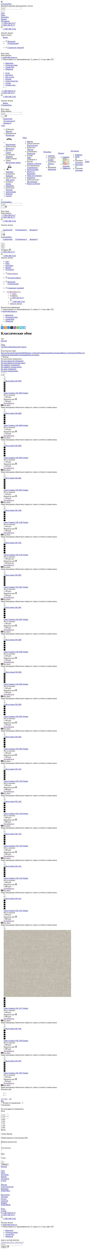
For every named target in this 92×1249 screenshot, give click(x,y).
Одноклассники (11, 65)
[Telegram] (24, 327)
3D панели (22, 347)
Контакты (4, 1189)
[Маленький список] (1, 375)
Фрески (15, 347)
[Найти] (3, 10)
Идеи (3, 1209)
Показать (5, 1164)
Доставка (4, 1197)
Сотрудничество (7, 1187)
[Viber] (14, 327)
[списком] (3, 373)
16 (10, 1099)
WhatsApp (9, 69)
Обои (3, 1173)
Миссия (4, 1185)
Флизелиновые (55, 353)
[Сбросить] (2, 1162)
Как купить (5, 1195)
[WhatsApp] (18, 327)
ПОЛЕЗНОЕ (6, 1205)
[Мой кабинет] (2, 227)
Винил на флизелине (69, 353)
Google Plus (9, 67)
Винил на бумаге (32, 355)
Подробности (9, 403)
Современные (44, 353)
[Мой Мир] (8, 327)
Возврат (4, 1203)
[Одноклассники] (5, 327)
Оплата (4, 1199)
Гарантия (4, 1201)
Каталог (4, 1167)
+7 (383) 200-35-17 (8, 23)
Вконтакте (9, 63)
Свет (3, 347)
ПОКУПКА (5, 1191)
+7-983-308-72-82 (9, 29)
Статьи (3, 1211)
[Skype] (21, 327)
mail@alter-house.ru (10, 57)
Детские (10, 353)
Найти (4, 1247)
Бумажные (12, 355)
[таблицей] (5, 373)
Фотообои (8, 347)
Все (2, 1101)
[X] (11, 327)
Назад (14, 294)
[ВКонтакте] (2, 327)
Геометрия (17, 353)
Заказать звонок (16, 304)
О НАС (4, 1181)
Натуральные (21, 355)
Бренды (4, 353)
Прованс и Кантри (32, 353)
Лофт (23, 353)
